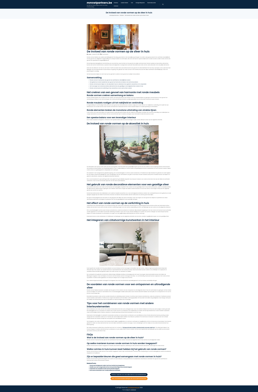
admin (89, 54)
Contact (116, 6)
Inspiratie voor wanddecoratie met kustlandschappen (104, 368)
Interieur (116, 2)
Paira (127, 390)
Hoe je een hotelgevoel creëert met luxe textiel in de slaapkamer (107, 365)
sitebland (133, 390)
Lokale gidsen (124, 2)
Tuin (132, 2)
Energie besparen (140, 2)
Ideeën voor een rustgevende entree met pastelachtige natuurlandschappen (111, 367)
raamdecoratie (151, 2)
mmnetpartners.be (99, 3)
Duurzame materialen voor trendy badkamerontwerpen (105, 370)
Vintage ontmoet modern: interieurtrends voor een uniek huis (139, 327)
